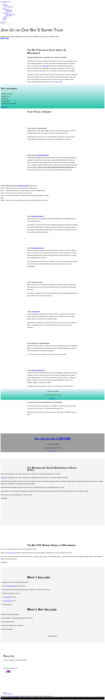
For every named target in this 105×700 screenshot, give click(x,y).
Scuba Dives (7, 601)
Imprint (5, 692)
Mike (22, 696)
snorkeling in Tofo (12, 552)
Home (4, 4)
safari (5, 477)
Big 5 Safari (9, 15)
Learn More (4, 498)
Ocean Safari (36, 311)
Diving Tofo (9, 11)
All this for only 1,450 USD (52, 438)
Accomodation (9, 6)
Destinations (6, 9)
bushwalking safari (11, 586)
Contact (5, 18)
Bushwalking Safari (43, 155)
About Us (5, 5)
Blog (4, 19)
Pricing (5, 17)
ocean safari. (58, 81)
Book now (52, 398)
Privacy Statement (7, 693)
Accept (2, 698)
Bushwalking (9, 10)
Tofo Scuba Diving (10, 14)
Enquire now (4, 107)
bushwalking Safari (23, 185)
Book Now (5, 38)
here (41, 295)
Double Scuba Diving (38, 370)
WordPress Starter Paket (13, 696)
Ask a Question (52, 636)
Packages (5, 13)
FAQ (4, 8)
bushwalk (45, 66)
